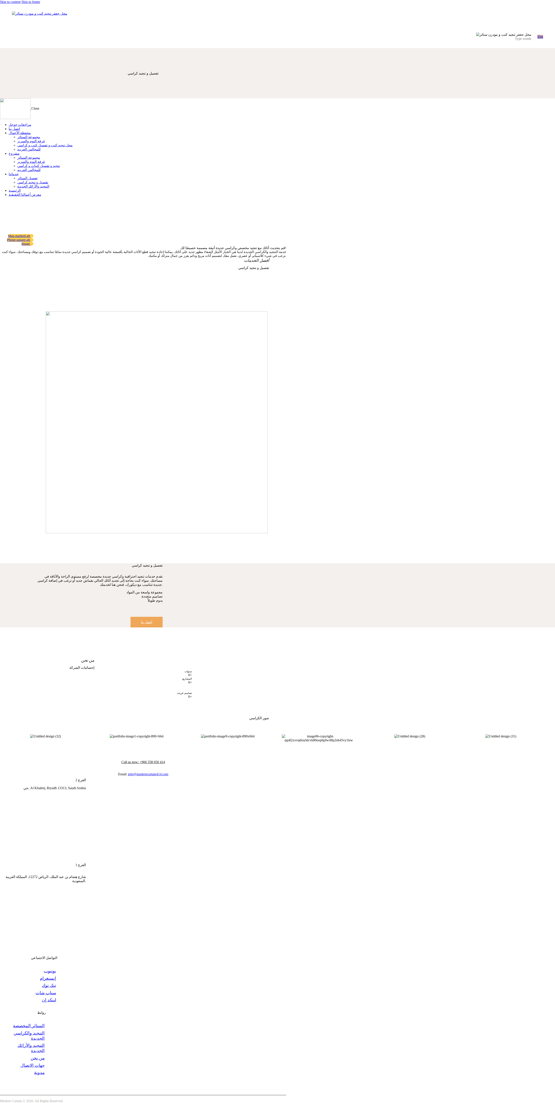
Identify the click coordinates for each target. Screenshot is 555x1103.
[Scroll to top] (543, 1096)
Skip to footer (30, 2)
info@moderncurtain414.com (148, 774)
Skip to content (10, 2)
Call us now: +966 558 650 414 (143, 762)
